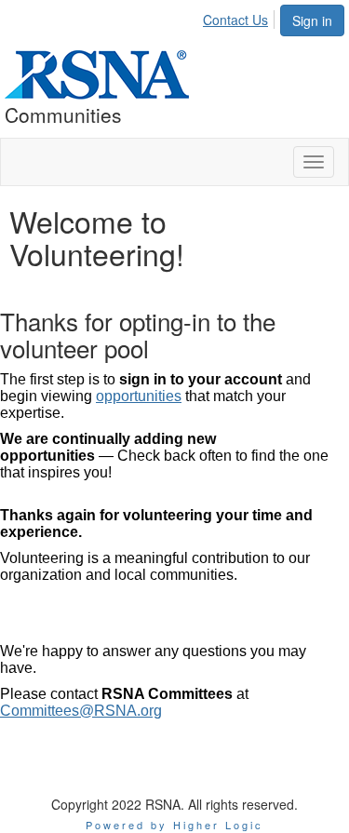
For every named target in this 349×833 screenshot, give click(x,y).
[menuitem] (240, 17)
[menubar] (240, 17)
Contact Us (235, 19)
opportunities (138, 396)
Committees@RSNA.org (81, 711)
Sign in (312, 20)
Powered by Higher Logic (174, 824)
